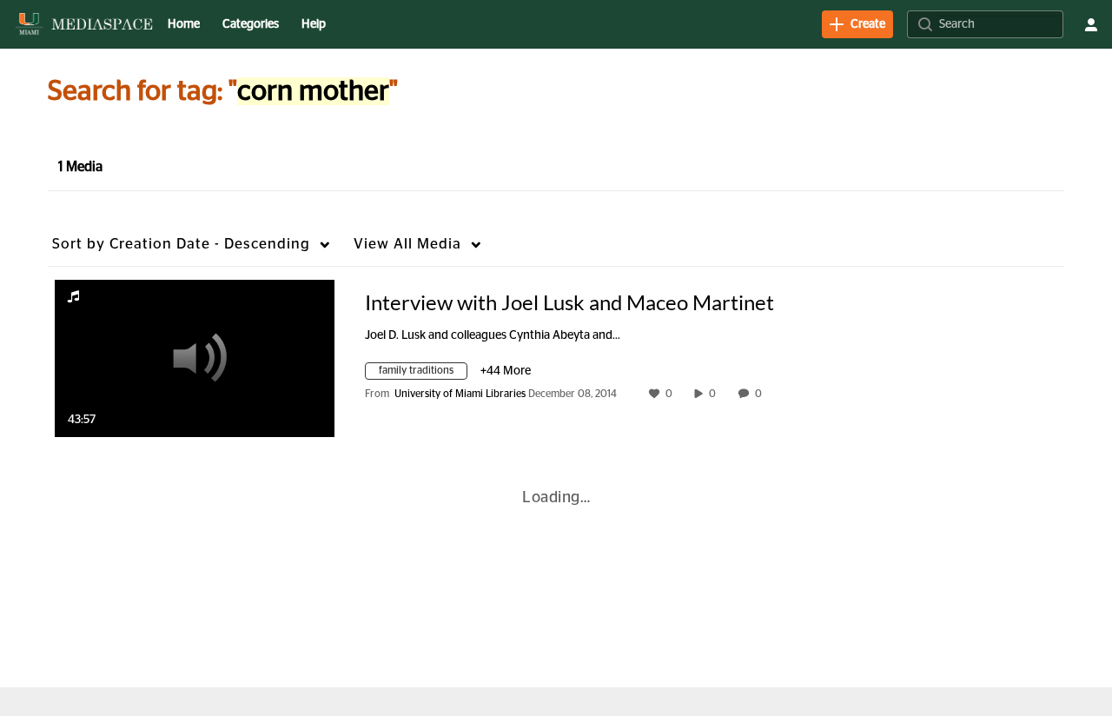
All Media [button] (407, 243)
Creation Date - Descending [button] (181, 243)
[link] (857, 24)
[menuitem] (184, 24)
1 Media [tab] (80, 167)
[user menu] (1091, 24)
